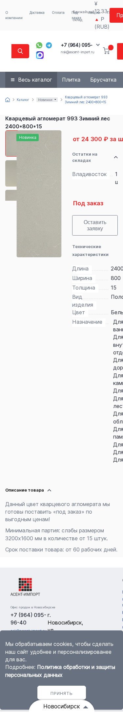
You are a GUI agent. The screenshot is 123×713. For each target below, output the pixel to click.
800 (116, 278)
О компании (14, 15)
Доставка (37, 13)
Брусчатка (103, 79)
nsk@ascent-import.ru (77, 52)
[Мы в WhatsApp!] (39, 45)
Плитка (71, 79)
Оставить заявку (95, 225)
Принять (62, 693)
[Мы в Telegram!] (49, 45)
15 (113, 287)
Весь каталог (35, 79)
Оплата (58, 13)
